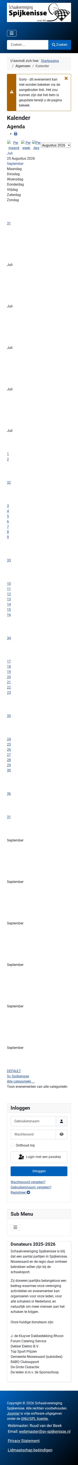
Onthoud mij (25, 1145)
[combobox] (28, 45)
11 (9, 589)
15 (9, 610)
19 (9, 672)
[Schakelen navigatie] (11, 33)
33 (9, 560)
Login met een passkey (43, 1157)
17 (9, 661)
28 (9, 760)
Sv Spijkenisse (18, 1076)
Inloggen (39, 1171)
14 (9, 604)
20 (9, 677)
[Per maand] (14, 145)
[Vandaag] (36, 145)
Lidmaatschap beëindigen (30, 1450)
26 (9, 750)
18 (9, 667)
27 (9, 755)
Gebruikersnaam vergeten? (31, 1187)
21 (9, 682)
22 (9, 687)
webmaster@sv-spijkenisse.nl (44, 1431)
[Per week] (26, 145)
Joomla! (13, 1413)
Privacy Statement (24, 1440)
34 (9, 638)
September (15, 164)
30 (9, 770)
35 (9, 716)
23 (9, 692)
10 (9, 584)
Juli (10, 153)
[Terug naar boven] (70, 1457)
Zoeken (61, 45)
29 (9, 765)
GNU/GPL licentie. (35, 1419)
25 (9, 744)
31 (9, 223)
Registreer (19, 1192)
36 (9, 794)
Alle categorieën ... (21, 1081)
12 (9, 594)
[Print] (15, 134)
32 (9, 482)
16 (9, 615)
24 (9, 739)
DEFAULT (14, 1071)
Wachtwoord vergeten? (28, 1182)
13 (9, 599)
